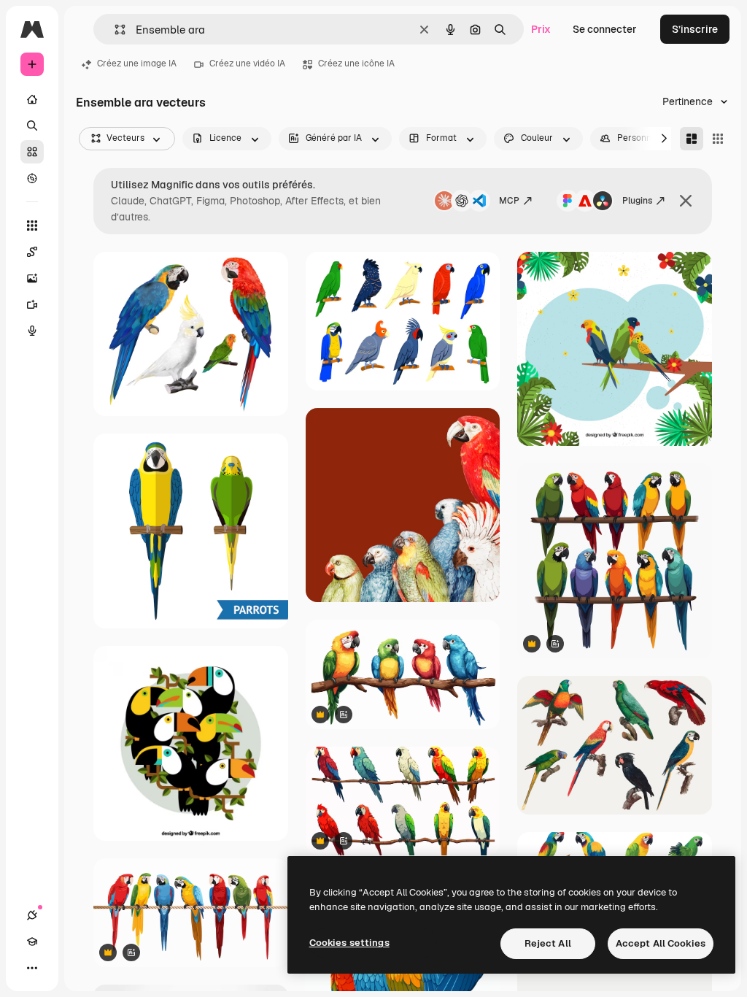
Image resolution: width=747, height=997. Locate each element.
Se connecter (605, 29)
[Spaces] (32, 251)
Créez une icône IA (356, 63)
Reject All (548, 943)
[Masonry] (691, 138)
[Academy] (32, 941)
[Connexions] (32, 915)
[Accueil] (32, 99)
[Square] (717, 138)
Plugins (637, 201)
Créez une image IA (137, 63)
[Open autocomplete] (114, 29)
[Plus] (32, 967)
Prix (541, 29)
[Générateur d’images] (32, 278)
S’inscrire (695, 29)
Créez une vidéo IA (247, 63)
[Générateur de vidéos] (32, 304)
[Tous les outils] (32, 225)
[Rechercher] (32, 125)
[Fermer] (685, 200)
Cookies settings (349, 942)
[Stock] (32, 151)
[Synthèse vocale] (32, 330)
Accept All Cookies (660, 943)
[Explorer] (32, 178)
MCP (509, 201)
